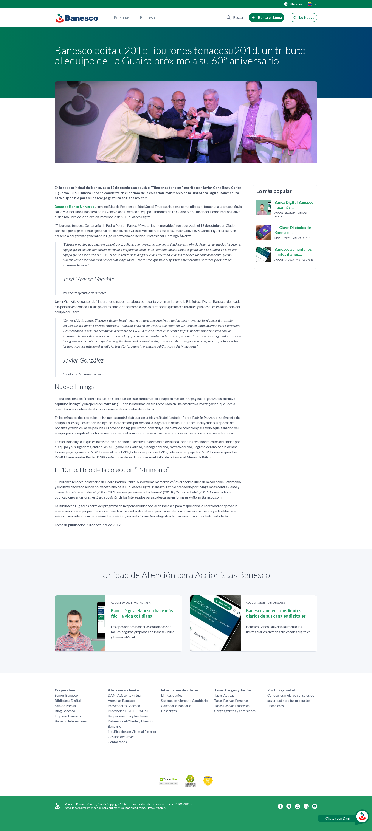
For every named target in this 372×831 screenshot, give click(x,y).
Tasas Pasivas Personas (231, 700)
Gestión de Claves (121, 737)
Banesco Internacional (71, 721)
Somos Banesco (66, 695)
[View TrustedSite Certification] (168, 783)
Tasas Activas (224, 695)
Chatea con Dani (338, 818)
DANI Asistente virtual (124, 695)
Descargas (169, 711)
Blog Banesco (65, 711)
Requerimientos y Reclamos (128, 716)
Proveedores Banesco (124, 706)
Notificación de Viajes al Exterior (132, 731)
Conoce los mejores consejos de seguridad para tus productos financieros (290, 700)
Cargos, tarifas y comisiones (235, 711)
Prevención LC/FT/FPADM (128, 711)
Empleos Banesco (68, 716)
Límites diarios (172, 695)
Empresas (148, 17)
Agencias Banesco (121, 700)
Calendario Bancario (176, 706)
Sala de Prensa (65, 706)
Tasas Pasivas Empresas (232, 706)
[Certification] (208, 784)
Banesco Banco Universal (75, 206)
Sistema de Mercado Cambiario (184, 700)
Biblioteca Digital (68, 700)
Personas (122, 17)
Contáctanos (117, 742)
